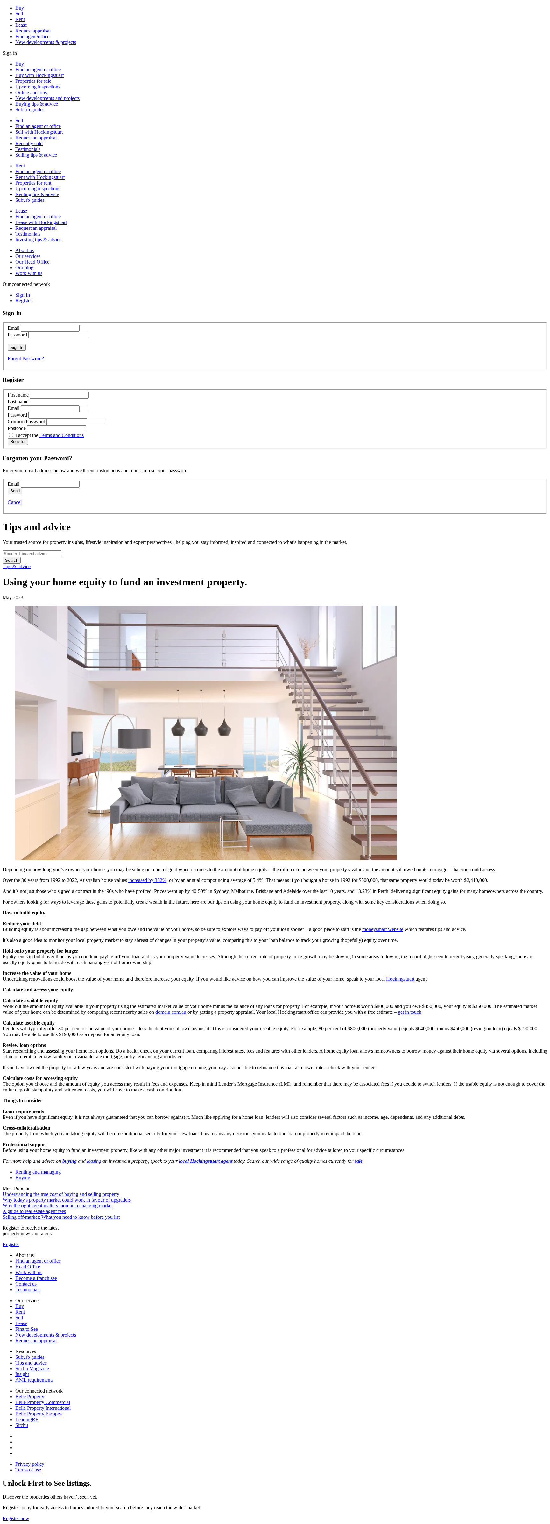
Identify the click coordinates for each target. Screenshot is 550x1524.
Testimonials (27, 149)
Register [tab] (23, 300)
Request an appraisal (36, 137)
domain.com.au (170, 1012)
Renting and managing (38, 1172)
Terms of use (28, 1469)
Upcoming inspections (37, 86)
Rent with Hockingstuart (40, 177)
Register (11, 1244)
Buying (22, 1177)
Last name (18, 401)
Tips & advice (17, 566)
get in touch (409, 1012)
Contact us (26, 1284)
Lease (21, 25)
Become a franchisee (36, 1278)
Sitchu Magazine (32, 1368)
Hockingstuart (400, 979)
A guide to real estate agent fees (34, 1211)
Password (17, 334)
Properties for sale (33, 81)
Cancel (15, 502)
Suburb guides (29, 109)
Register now (16, 1518)
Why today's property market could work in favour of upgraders (67, 1200)
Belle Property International (43, 1408)
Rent (20, 19)
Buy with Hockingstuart (39, 75)
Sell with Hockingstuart (39, 132)
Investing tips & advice (38, 239)
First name (18, 395)
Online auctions (31, 92)
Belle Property (29, 1396)
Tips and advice (31, 1362)
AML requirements (34, 1380)
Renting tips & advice (37, 194)
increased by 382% (147, 880)
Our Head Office (32, 262)
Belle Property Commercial (42, 1402)
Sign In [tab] (22, 295)
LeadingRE (27, 1419)
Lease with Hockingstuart (41, 222)
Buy (19, 8)
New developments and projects (47, 98)
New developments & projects (45, 42)
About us (24, 250)
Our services (27, 256)
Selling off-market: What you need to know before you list (61, 1217)
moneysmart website (382, 929)
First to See (26, 1329)
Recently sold (29, 143)
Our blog (24, 267)
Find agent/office (32, 36)
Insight (22, 1374)
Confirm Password (26, 421)
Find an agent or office (38, 69)
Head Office (27, 1266)
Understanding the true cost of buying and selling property (61, 1194)
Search (11, 560)
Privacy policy (29, 1464)
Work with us (28, 273)
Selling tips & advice (36, 155)
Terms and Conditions (61, 435)
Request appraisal (33, 30)
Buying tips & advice (36, 104)
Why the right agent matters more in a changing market (58, 1205)
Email (13, 328)
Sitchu (21, 1425)
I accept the (49, 435)
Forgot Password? (26, 358)
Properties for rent (33, 183)
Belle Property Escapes (38, 1413)
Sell (19, 13)
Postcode (17, 428)
